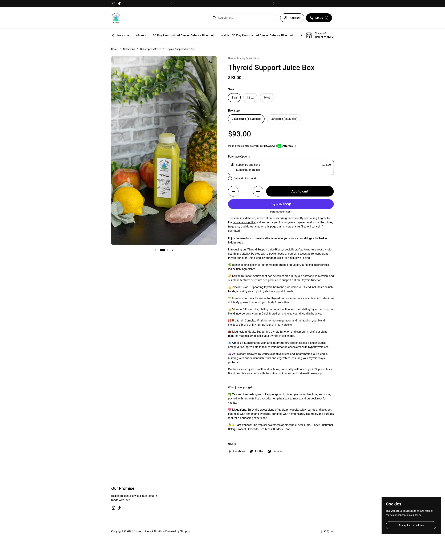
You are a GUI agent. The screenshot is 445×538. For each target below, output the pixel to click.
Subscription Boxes (150, 49)
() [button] (321, 18)
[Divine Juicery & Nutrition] (116, 17)
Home (114, 49)
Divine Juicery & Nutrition (149, 531)
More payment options (281, 212)
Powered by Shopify (177, 531)
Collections (129, 49)
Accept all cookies (411, 525)
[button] (320, 35)
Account (295, 17)
